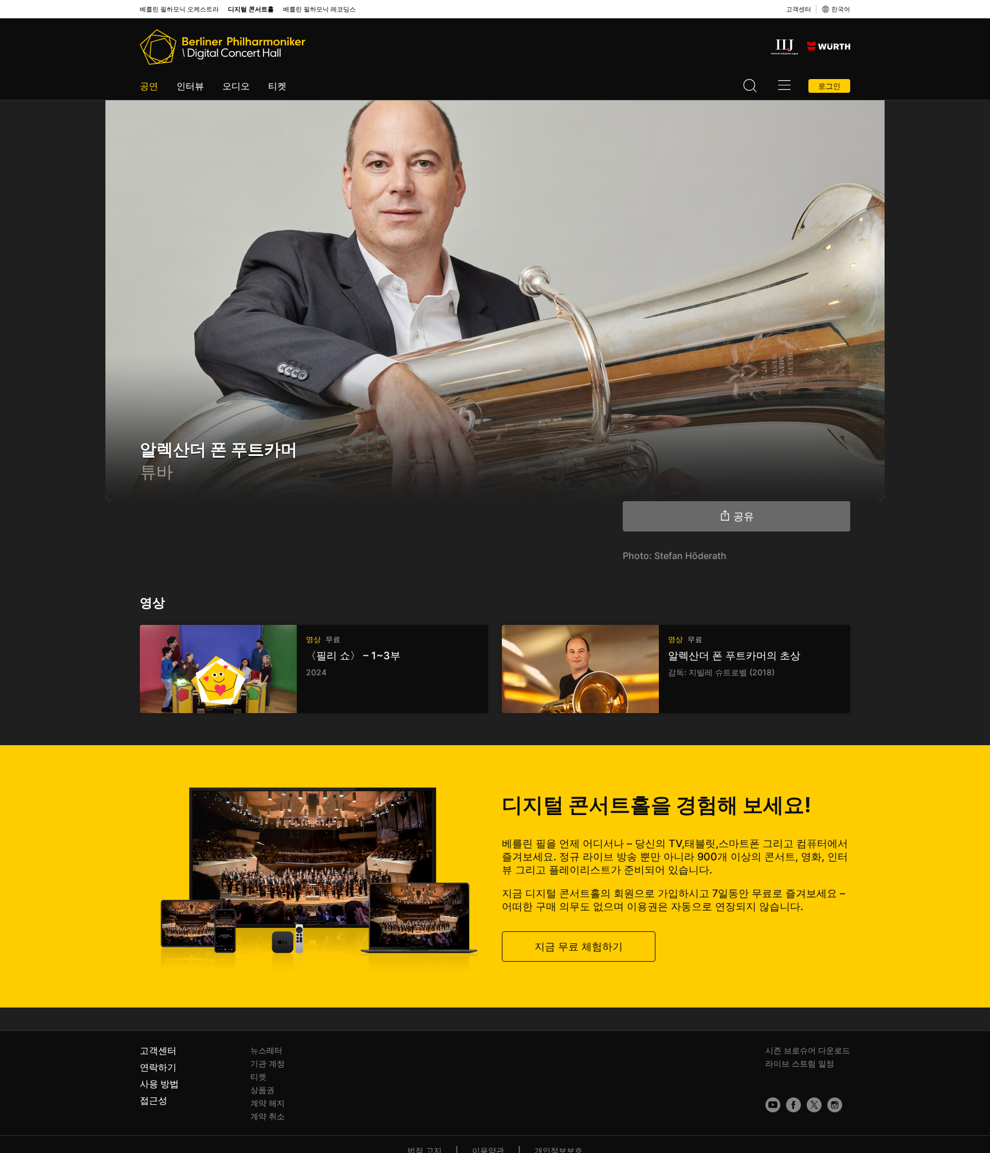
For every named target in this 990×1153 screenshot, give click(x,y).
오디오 (236, 86)
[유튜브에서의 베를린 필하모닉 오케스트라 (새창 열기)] (772, 1104)
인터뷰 (190, 86)
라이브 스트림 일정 (799, 1063)
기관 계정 (267, 1063)
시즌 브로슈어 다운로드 (807, 1050)
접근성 (153, 1100)
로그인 (829, 85)
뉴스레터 (266, 1050)
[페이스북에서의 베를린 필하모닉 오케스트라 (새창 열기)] (793, 1104)
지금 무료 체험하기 (579, 946)
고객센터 (798, 9)
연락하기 (158, 1067)
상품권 (262, 1090)
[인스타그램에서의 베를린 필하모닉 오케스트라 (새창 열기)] (834, 1104)
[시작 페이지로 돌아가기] (222, 47)
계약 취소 (267, 1116)
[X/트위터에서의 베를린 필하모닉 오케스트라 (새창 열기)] (814, 1104)
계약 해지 (267, 1103)
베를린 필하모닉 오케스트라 (179, 9)
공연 (149, 86)
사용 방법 (159, 1083)
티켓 (277, 86)
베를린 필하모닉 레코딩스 (319, 9)
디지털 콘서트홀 (251, 9)
